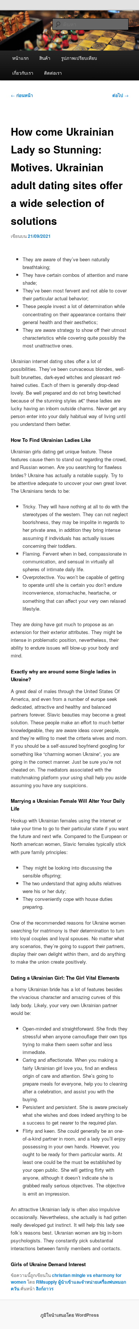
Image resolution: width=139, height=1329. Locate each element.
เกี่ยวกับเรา (22, 72)
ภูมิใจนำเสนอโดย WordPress (69, 1315)
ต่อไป (120, 95)
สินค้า (44, 58)
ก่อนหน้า (22, 95)
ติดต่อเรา (53, 72)
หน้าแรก (20, 58)
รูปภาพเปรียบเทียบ (79, 58)
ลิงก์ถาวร (44, 1288)
